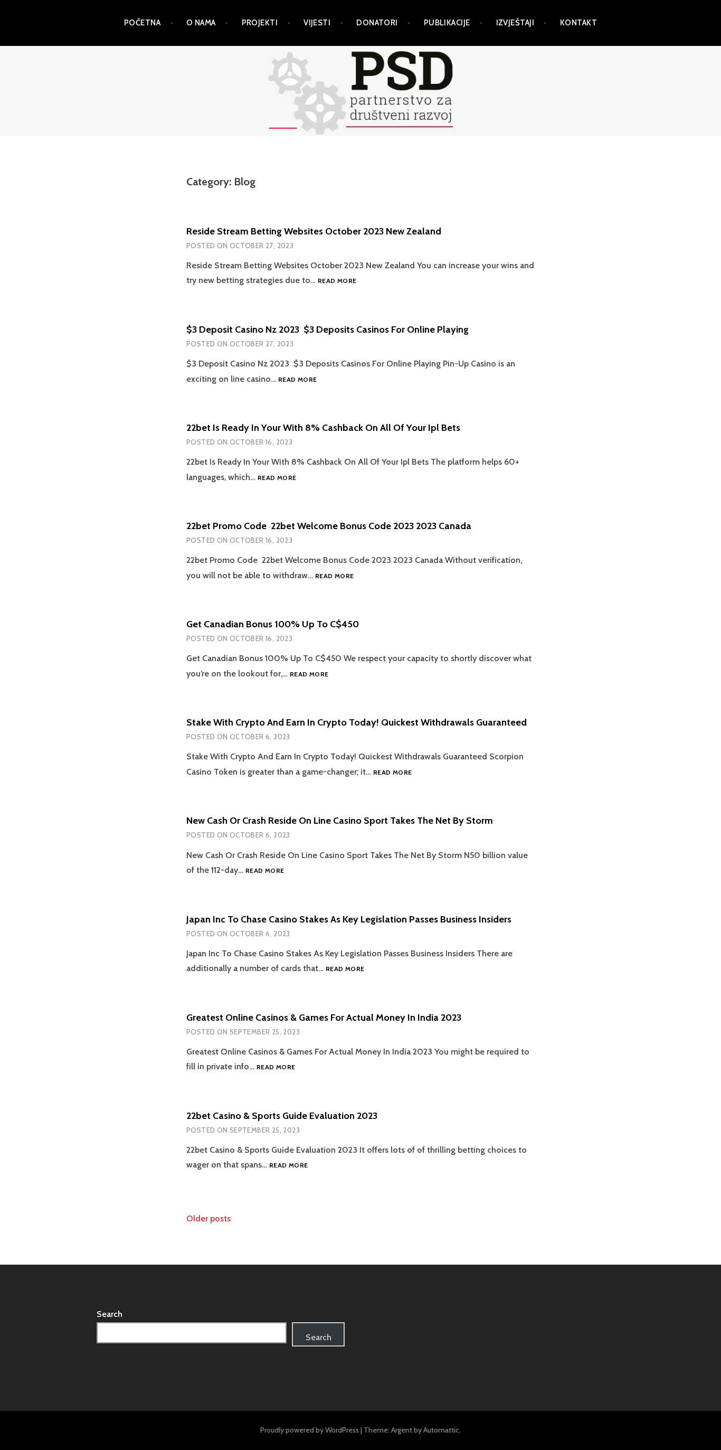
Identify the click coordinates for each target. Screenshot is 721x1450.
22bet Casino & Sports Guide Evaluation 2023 (281, 1116)
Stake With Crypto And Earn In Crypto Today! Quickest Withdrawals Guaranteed (356, 722)
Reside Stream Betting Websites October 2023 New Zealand (313, 231)
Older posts (208, 1218)
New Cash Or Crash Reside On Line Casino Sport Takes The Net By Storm (339, 820)
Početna (142, 22)
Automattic (441, 1430)
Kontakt (578, 22)
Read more (337, 281)
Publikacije (447, 22)
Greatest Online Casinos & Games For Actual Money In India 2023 (323, 1017)
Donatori (377, 22)
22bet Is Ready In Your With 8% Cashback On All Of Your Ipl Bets (323, 428)
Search (109, 1314)
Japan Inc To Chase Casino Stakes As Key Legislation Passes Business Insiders (348, 919)
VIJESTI (316, 22)
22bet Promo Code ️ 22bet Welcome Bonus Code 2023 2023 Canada (328, 526)
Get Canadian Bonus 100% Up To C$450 (272, 624)
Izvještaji (515, 22)
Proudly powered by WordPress (309, 1430)
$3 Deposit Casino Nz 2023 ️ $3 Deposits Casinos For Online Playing (327, 329)
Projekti (260, 22)
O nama (201, 22)
